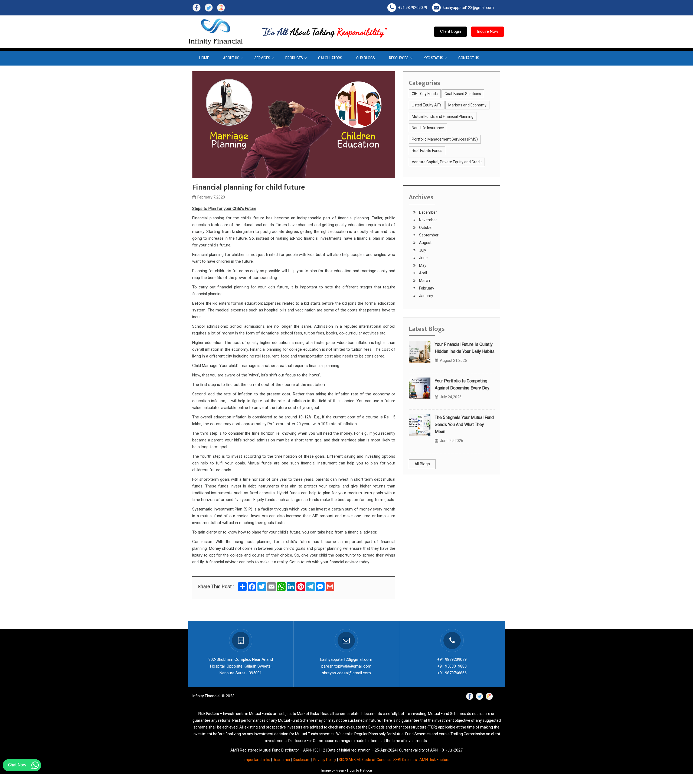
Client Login (450, 31)
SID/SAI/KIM (349, 759)
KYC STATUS (433, 58)
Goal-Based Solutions (462, 94)
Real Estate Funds (427, 150)
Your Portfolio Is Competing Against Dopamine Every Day (462, 384)
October (425, 227)
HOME (204, 58)
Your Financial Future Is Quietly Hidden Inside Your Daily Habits (465, 348)
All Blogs (422, 463)
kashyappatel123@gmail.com (468, 7)
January (425, 296)
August (425, 242)
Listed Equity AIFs (427, 105)
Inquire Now (487, 31)
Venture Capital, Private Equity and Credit (447, 162)
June (423, 258)
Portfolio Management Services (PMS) (445, 139)
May (422, 265)
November (427, 220)
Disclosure (301, 759)
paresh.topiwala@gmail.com (346, 666)
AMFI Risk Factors (434, 759)
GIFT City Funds (425, 94)
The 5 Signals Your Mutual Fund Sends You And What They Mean (464, 424)
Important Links (257, 759)
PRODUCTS (294, 58)
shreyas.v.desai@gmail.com (346, 673)
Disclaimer (281, 759)
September (428, 235)
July (422, 250)
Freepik (341, 770)
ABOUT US (231, 58)
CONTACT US (468, 58)
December (427, 212)
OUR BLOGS (365, 58)
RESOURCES (398, 58)
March (424, 280)
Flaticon (366, 770)
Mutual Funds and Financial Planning (442, 116)
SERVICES (262, 58)
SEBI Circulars (405, 759)
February (426, 288)
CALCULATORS (330, 58)
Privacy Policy (324, 759)
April (422, 273)
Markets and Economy (467, 105)
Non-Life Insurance (428, 128)
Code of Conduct (376, 759)
